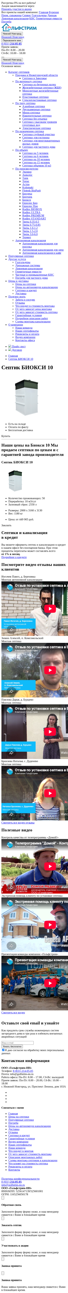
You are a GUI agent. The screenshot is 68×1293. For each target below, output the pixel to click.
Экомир (27, 171)
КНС (32, 18)
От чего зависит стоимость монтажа (29, 1154)
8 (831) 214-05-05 (23, 1070)
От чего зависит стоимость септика (36, 312)
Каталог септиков (18, 72)
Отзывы (20, 302)
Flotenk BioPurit (31, 190)
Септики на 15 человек (36, 162)
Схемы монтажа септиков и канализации (32, 1160)
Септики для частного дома (38, 146)
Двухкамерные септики (36, 109)
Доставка (20, 293)
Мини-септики (31, 112)
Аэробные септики (33, 106)
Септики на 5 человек (35, 153)
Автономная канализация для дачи (43, 249)
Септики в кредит (26, 290)
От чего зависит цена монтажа (33, 309)
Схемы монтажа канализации (33, 321)
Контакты (14, 1169)
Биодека (27, 193)
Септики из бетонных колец (39, 84)
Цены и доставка (18, 280)
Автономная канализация (30, 240)
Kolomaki (27, 187)
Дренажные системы (27, 265)
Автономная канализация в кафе (41, 252)
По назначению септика (29, 131)
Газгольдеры (39, 15)
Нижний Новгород (12, 33)
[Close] (2, 1198)
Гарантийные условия (28, 315)
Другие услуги (17, 259)
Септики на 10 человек (36, 159)
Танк (25, 178)
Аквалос (27, 174)
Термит (26, 237)
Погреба (6, 21)
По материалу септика (28, 81)
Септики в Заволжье (34, 78)
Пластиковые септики (35, 96)
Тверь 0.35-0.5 (30, 221)
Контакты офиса (25, 340)
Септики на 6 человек (35, 156)
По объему (21, 149)
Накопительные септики (37, 115)
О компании (15, 324)
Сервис (26, 15)
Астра (25, 184)
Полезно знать (16, 296)
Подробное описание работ (31, 318)
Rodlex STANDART (34, 218)
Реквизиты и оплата (27, 334)
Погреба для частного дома (31, 277)
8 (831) (11, 43)
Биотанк (27, 196)
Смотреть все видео (13, 1012)
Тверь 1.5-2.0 (30, 231)
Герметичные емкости (49, 18)
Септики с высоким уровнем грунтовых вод (39, 123)
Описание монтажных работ (25, 1157)
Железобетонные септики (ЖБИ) (41, 87)
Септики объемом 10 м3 (36, 165)
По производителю (26, 168)
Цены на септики (25, 284)
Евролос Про (30, 206)
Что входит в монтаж (20, 1151)
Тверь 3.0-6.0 (30, 234)
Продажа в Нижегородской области (36, 75)
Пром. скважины (11, 15)
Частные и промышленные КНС (34, 274)
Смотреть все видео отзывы (18, 822)
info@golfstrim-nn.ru (13, 1184)
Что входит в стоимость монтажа (35, 305)
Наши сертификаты (27, 330)
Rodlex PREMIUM (33, 215)
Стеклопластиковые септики (39, 100)
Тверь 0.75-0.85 (31, 224)
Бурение (54, 12)
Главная (43, 12)
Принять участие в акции (16, 9)
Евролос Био (29, 203)
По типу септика (25, 103)
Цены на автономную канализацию (36, 287)
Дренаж (52, 15)
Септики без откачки (34, 118)
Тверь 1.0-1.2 (30, 227)
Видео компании (25, 337)
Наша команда (23, 327)
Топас (25, 181)
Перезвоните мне (12, 40)
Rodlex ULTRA (31, 212)
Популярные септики (21, 256)
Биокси (26, 199)
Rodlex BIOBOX (32, 209)
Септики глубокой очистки (38, 134)
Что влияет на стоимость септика (28, 1163)
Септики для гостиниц (36, 137)
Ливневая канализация (15, 18)
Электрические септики (36, 128)
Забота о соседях (25, 299)
